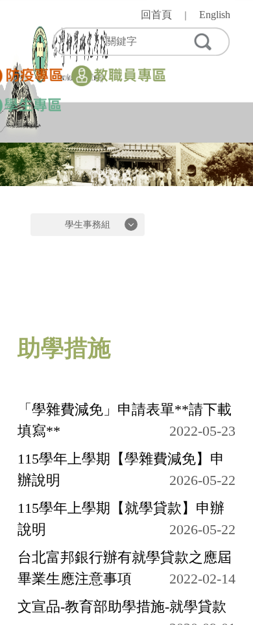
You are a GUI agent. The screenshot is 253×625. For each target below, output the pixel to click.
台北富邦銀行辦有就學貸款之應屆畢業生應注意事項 (125, 568)
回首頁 (156, 14)
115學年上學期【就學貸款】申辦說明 (121, 518)
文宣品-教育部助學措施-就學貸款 (122, 606)
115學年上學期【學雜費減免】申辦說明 (121, 469)
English (214, 14)
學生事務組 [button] (87, 225)
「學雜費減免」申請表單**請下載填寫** (125, 420)
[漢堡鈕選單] (220, 117)
